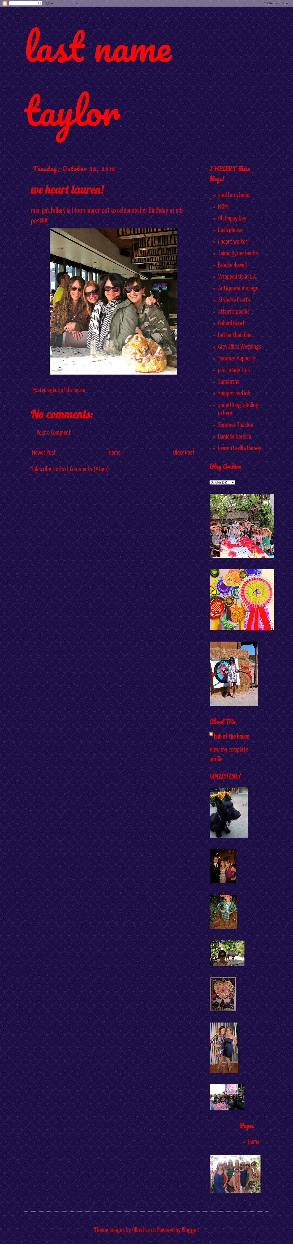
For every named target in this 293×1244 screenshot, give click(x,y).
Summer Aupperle (236, 358)
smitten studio (233, 195)
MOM (223, 207)
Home (114, 453)
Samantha (228, 382)
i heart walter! (233, 242)
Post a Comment (54, 433)
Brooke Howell (232, 265)
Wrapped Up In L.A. (237, 277)
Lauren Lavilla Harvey (239, 448)
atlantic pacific (234, 312)
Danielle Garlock (234, 437)
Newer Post (44, 453)
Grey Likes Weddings (239, 347)
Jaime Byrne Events (238, 253)
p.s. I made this (234, 370)
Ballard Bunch (232, 323)
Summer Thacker (236, 425)
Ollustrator (143, 1230)
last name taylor (97, 78)
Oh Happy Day (232, 218)
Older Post (184, 453)
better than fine (235, 335)
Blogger (190, 1230)
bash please (230, 230)
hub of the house (231, 737)
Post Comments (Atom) (84, 469)
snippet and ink (234, 393)
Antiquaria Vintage (238, 288)
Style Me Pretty (234, 300)
